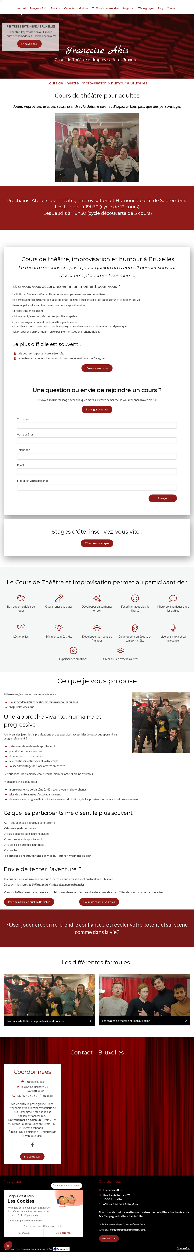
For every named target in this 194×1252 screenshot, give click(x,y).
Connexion (183, 1248)
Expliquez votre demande (32, 480)
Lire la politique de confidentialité (25, 1220)
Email (20, 465)
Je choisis (24, 1232)
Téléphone (23, 449)
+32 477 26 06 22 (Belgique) (34, 1095)
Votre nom (23, 419)
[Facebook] (32, 1145)
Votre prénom (25, 434)
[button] (8, 1245)
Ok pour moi (63, 1232)
